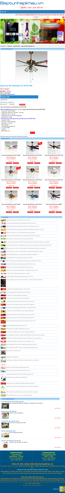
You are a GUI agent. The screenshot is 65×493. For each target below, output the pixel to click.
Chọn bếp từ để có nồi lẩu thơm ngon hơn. (12, 401)
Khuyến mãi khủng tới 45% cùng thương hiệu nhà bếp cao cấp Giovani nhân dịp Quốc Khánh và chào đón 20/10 (28, 245)
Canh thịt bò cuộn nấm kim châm (10, 421)
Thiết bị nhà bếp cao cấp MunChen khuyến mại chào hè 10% (18, 370)
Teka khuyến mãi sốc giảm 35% (12, 357)
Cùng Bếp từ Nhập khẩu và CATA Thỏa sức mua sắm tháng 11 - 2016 (20, 341)
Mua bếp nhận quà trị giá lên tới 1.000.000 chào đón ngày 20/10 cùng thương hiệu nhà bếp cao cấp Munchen (28, 242)
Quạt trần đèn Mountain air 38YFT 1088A (11, 204)
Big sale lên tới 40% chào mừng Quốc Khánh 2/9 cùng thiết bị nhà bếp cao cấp (22, 270)
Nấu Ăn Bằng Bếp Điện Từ (8, 399)
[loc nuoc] (32, 31)
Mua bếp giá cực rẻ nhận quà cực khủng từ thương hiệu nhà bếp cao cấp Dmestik (22, 360)
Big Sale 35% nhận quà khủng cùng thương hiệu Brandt (17, 367)
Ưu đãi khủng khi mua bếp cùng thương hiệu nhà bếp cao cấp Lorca (19, 276)
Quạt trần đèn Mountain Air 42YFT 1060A (11, 155)
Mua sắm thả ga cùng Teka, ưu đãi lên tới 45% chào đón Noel (18, 220)
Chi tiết (16, 187)
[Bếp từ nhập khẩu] (62, 489)
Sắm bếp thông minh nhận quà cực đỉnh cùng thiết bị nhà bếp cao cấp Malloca (21, 254)
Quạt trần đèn (16, 46)
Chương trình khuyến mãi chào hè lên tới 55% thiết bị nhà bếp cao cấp (20, 301)
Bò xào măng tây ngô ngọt (8, 431)
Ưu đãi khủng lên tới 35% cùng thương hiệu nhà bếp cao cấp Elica (19, 257)
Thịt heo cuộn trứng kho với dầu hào (11, 440)
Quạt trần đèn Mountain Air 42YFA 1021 (54, 179)
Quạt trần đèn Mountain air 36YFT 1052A (32, 204)
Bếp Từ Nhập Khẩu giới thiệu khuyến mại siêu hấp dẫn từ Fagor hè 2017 (20, 320)
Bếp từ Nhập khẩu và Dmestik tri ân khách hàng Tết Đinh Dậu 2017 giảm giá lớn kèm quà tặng (25, 335)
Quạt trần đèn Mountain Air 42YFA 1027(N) (32, 179)
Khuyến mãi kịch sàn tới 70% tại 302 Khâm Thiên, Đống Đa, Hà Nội (20, 317)
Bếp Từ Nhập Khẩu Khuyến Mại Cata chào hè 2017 (16, 325)
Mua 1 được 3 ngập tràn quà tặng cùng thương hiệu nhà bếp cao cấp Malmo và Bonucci (23, 260)
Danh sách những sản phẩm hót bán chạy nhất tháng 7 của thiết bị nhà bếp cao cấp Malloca (24, 279)
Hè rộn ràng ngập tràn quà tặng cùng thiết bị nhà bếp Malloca (18, 292)
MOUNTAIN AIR (11, 94)
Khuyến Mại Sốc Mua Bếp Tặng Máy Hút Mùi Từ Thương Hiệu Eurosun (21, 307)
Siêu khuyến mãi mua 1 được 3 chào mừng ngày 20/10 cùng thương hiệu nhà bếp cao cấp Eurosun (26, 248)
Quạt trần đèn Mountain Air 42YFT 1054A (32, 155)
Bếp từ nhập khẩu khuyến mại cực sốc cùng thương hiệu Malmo (19, 395)
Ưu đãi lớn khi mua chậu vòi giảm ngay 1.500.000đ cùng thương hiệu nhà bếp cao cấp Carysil (25, 229)
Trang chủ (9, 46)
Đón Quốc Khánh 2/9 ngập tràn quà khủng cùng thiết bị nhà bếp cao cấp (20, 264)
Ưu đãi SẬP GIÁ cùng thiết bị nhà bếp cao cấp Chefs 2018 (18, 289)
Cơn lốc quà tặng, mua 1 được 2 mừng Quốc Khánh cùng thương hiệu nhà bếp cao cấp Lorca (24, 251)
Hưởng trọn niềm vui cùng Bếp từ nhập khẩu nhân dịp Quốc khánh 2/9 (20, 383)
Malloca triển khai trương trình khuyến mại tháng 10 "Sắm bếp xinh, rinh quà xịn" (22, 226)
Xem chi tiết (57, 408)
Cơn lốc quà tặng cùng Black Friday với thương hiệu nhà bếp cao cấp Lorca (21, 223)
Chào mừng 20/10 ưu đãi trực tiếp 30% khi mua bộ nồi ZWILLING (19, 238)
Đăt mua (9, 187)
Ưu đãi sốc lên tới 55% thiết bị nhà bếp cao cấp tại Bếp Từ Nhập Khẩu (20, 304)
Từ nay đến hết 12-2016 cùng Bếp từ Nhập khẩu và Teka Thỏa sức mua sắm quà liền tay (24, 338)
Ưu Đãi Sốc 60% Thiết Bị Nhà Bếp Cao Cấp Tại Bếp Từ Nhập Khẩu (20, 310)
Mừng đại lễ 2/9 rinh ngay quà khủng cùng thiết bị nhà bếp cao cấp (19, 267)
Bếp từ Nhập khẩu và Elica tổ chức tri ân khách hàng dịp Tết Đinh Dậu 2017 (21, 344)
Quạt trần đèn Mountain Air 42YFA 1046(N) (11, 179)
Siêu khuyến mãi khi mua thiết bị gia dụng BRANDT (17, 377)
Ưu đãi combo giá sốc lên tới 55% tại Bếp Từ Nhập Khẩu (17, 298)
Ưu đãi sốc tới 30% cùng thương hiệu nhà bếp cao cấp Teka (18, 273)
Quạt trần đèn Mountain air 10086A (54, 204)
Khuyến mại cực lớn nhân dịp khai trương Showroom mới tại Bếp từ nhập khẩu (22, 386)
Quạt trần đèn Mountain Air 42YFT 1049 (54, 155)
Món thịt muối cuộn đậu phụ (8, 411)
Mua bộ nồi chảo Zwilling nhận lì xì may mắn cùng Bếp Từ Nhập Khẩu (20, 331)
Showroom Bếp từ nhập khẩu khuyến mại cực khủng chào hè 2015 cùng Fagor (22, 391)
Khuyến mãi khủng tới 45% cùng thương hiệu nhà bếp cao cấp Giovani (20, 314)
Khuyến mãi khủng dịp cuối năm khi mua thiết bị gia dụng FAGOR (19, 374)
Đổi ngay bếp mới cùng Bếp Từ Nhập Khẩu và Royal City (18, 328)
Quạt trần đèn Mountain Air (27, 46)
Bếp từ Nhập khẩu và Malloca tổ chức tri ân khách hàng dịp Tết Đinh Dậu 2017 (22, 347)
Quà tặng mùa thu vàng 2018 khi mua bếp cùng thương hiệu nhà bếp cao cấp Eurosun (23, 235)
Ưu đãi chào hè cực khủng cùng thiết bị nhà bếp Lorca (17, 295)
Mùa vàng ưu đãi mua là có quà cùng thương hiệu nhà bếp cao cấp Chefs (20, 232)
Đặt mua (23, 104)
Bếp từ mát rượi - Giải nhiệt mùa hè (13, 350)
